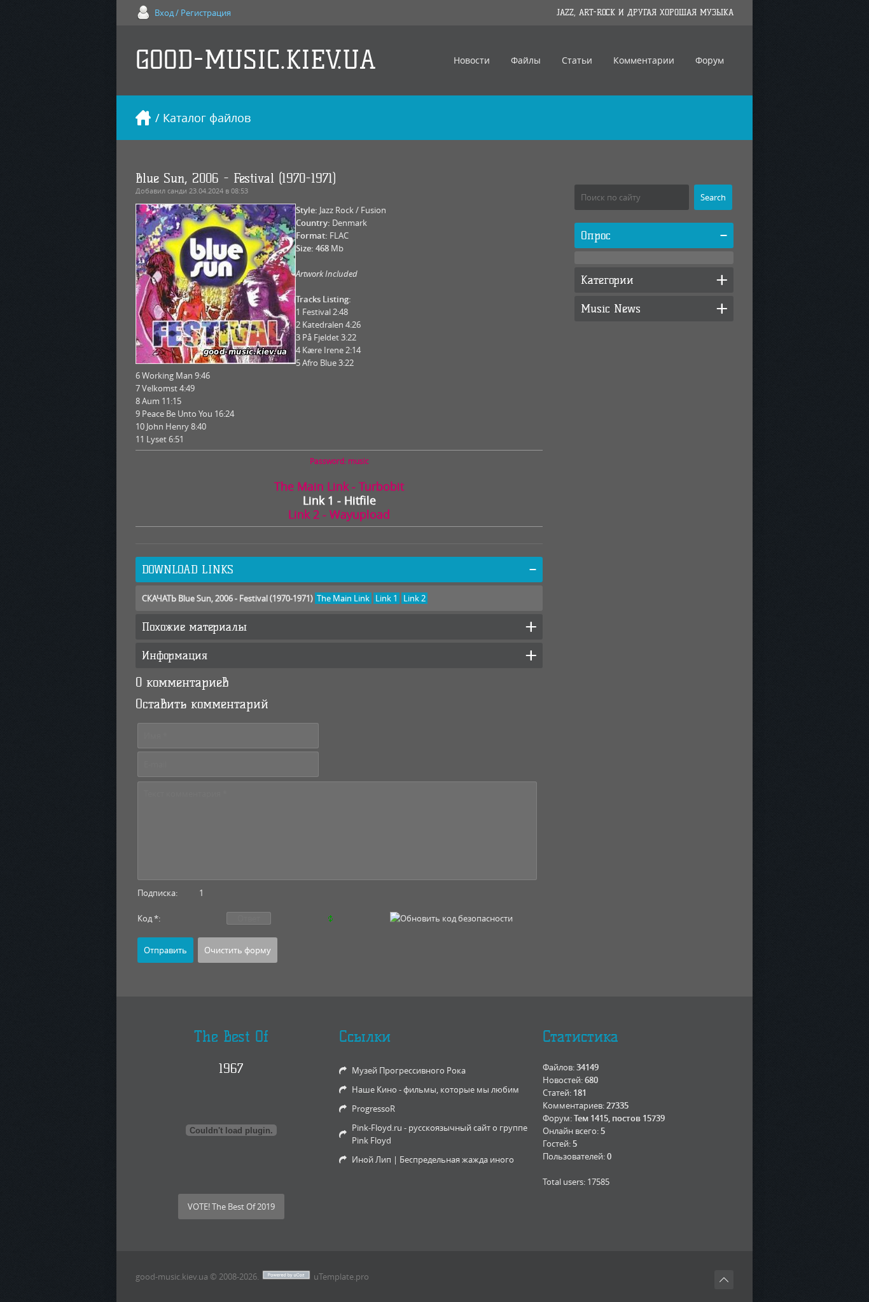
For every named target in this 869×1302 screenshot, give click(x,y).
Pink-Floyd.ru (377, 1127)
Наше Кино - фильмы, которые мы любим (435, 1089)
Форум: (557, 1118)
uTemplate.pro (341, 1276)
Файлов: (558, 1067)
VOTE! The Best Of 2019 (231, 1206)
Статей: (557, 1092)
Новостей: (563, 1080)
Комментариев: (573, 1105)
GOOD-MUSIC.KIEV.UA (256, 60)
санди (177, 190)
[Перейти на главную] (143, 117)
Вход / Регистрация (193, 12)
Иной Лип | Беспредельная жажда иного (433, 1159)
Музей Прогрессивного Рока (409, 1070)
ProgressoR (373, 1108)
